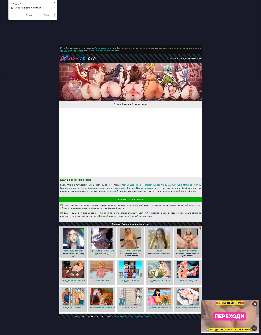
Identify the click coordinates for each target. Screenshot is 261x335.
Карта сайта (81, 316)
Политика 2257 (95, 316)
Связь (108, 316)
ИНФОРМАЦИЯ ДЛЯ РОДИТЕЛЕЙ (184, 58)
